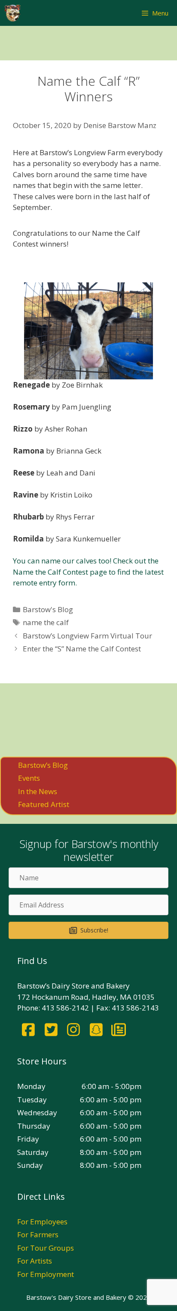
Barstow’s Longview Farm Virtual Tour (87, 636)
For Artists (34, 1261)
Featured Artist (43, 804)
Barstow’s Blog (43, 765)
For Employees (42, 1222)
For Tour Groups (45, 1248)
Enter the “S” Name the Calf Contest (82, 649)
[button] (88, 930)
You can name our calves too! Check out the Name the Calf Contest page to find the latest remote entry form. (88, 572)
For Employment (45, 1274)
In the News (37, 791)
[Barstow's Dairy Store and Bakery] (12, 13)
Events (29, 778)
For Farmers (37, 1234)
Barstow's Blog (48, 609)
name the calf (46, 622)
